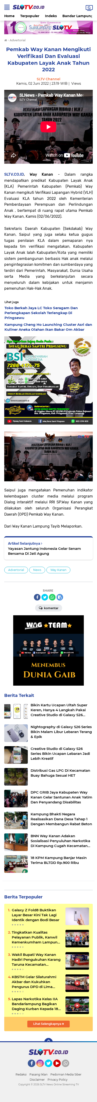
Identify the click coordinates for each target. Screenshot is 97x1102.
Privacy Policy (58, 1079)
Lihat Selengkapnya (47, 1024)
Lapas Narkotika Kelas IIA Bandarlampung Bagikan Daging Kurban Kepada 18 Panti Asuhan (35, 1004)
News (37, 570)
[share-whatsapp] (52, 597)
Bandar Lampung (77, 16)
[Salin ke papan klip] (60, 597)
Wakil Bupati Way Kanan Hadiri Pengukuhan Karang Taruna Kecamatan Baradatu (36, 959)
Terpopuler (29, 16)
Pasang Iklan (38, 1074)
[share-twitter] (44, 597)
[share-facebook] (37, 597)
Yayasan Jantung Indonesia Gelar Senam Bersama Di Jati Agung (44, 551)
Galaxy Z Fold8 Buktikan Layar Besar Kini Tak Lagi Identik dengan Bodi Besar (35, 915)
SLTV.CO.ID (14, 174)
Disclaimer (37, 1079)
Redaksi (21, 1074)
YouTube (60, 1069)
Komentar (50, 608)
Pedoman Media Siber (65, 1074)
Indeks (51, 16)
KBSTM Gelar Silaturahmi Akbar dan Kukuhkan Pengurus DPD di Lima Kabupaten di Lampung (34, 982)
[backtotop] (48, 1042)
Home (9, 16)
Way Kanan (58, 570)
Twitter (51, 1069)
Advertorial (16, 570)
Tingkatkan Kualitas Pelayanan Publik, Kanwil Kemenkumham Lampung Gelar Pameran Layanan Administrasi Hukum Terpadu (36, 937)
